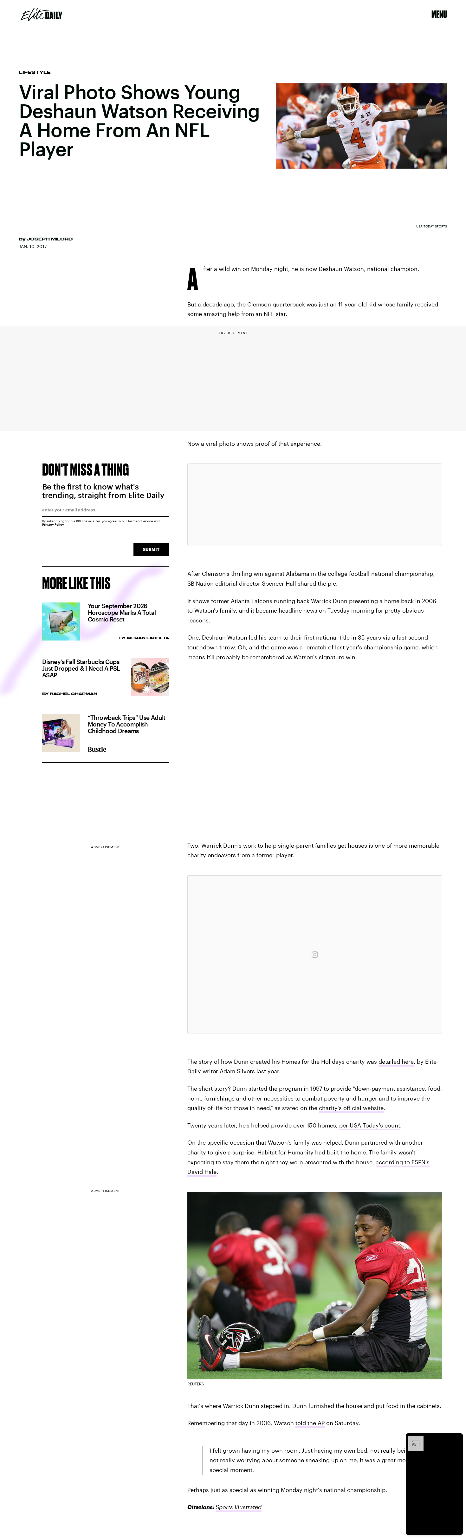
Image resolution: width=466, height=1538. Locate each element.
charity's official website (351, 1107)
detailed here (396, 1061)
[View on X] (315, 505)
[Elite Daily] (41, 14)
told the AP (310, 1422)
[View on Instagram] (314, 954)
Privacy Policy (53, 524)
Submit (151, 549)
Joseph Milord (50, 239)
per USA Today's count (369, 1125)
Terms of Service (140, 521)
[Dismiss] (456, 1439)
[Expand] (413, 1439)
